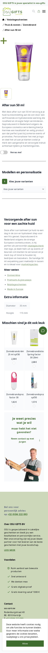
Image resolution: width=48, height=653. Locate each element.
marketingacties (29, 264)
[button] (44, 11)
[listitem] (6, 94)
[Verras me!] (4, 152)
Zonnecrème (13, 275)
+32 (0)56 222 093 (17, 514)
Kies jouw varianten (14, 189)
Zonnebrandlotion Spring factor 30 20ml (35, 354)
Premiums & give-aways (19, 279)
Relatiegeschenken (16, 284)
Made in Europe (15, 289)
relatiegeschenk (36, 245)
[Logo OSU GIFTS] (12, 11)
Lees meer (9, 550)
